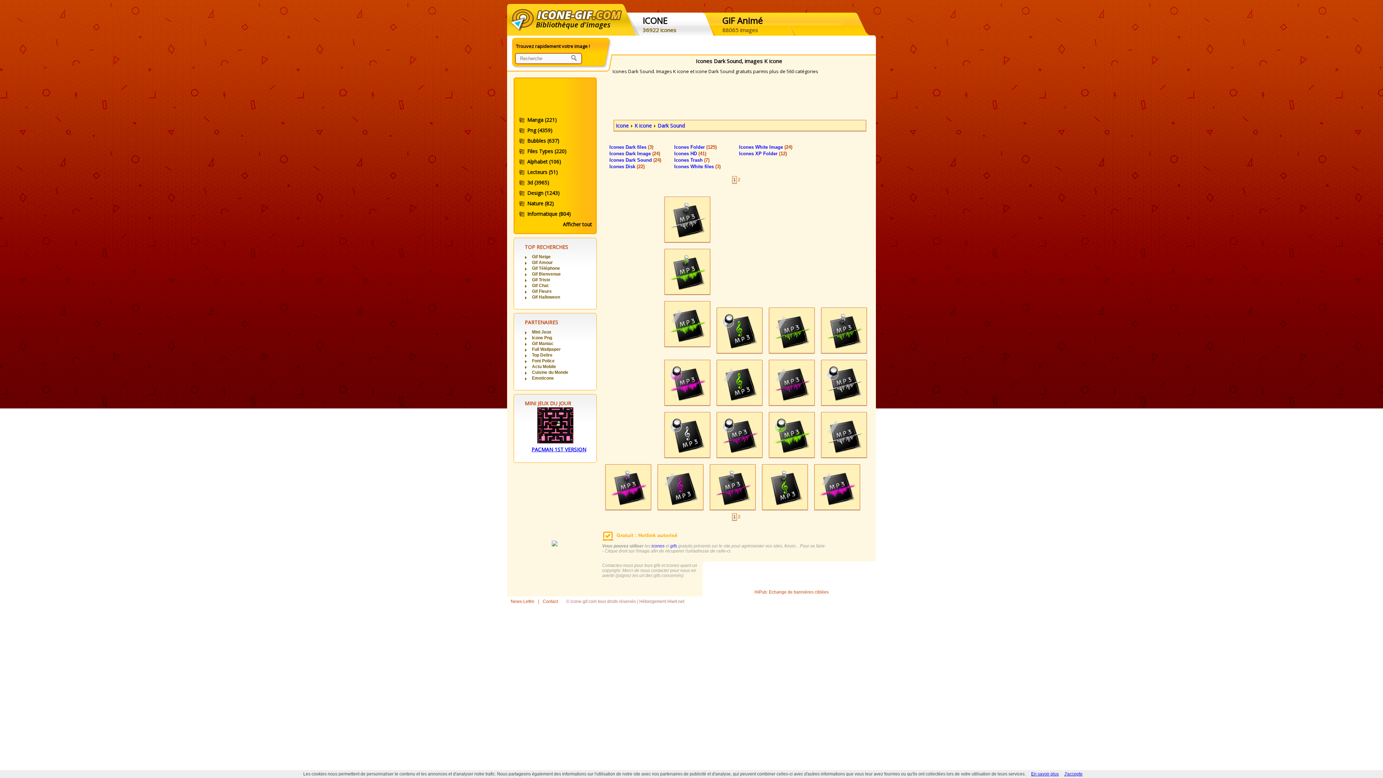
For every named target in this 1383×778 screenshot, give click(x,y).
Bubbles (543, 140)
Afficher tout (577, 224)
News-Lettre (522, 601)
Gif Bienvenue (546, 274)
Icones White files (697, 166)
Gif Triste (541, 279)
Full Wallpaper (546, 349)
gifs (673, 546)
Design (543, 192)
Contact (550, 601)
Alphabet (544, 161)
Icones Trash (692, 160)
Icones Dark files (631, 147)
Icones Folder (695, 147)
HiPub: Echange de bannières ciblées (792, 592)
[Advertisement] (555, 98)
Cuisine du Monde (550, 372)
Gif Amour (542, 262)
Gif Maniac (543, 343)
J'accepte (1073, 774)
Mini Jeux (541, 332)
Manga (542, 119)
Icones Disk (627, 166)
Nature (540, 203)
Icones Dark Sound (635, 160)
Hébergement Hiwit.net (661, 601)
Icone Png (542, 337)
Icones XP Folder (763, 153)
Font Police (543, 360)
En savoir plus (1045, 774)
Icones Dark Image (634, 153)
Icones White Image (765, 147)
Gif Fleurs (542, 291)
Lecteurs (542, 172)
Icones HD (690, 153)
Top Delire (542, 355)
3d (538, 182)
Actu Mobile (544, 366)
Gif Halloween (546, 297)
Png (539, 130)
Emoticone (543, 378)
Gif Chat (540, 285)
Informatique (549, 213)
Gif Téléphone (546, 268)
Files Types (547, 151)
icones (658, 546)
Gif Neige (541, 256)
